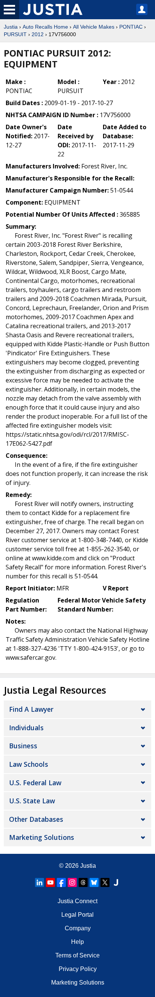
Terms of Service (77, 955)
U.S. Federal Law (35, 782)
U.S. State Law (32, 800)
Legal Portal (77, 914)
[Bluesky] (94, 882)
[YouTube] (50, 882)
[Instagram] (72, 882)
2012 (38, 34)
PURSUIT (15, 34)
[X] (104, 882)
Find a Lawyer (31, 709)
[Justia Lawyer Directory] (115, 882)
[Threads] (83, 882)
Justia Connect (77, 901)
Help (77, 942)
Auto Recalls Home (45, 27)
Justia (11, 27)
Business (23, 745)
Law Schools (28, 764)
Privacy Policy (78, 969)
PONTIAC (131, 27)
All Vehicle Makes (93, 27)
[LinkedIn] (39, 882)
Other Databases (36, 819)
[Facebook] (61, 882)
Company (78, 928)
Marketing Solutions (41, 837)
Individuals (26, 727)
